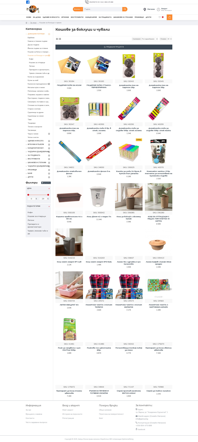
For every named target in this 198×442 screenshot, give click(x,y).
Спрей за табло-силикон (158, 391)
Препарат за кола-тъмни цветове (69, 392)
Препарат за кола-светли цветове (159, 349)
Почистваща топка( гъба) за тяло (129, 349)
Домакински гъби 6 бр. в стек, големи (99, 129)
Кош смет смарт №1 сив (69, 262)
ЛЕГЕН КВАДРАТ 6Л (69, 305)
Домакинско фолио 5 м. (99, 171)
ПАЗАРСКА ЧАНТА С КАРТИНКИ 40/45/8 (158, 306)
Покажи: (163, 39)
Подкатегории (33, 206)
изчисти (46, 183)
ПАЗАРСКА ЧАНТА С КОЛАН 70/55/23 (99, 306)
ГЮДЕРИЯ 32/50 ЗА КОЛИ (69, 85)
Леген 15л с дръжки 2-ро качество (129, 263)
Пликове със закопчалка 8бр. (99, 349)
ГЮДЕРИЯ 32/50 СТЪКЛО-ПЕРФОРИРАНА (99, 86)
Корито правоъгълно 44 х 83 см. (69, 217)
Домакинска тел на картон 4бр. (69, 129)
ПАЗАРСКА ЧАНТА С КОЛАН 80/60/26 (129, 306)
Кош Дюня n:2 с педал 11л (99, 216)
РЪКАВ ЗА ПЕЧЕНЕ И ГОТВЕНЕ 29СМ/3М (99, 392)
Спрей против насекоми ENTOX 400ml (129, 392)
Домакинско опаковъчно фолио (69, 172)
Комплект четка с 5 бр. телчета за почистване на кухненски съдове (158, 173)
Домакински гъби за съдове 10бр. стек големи (129, 129)
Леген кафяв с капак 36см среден (158, 263)
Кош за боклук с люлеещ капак (129, 217)
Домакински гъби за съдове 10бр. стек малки (158, 129)
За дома (33, 23)
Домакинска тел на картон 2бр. (128, 86)
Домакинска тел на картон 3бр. (158, 86)
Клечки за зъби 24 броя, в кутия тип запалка (128, 172)
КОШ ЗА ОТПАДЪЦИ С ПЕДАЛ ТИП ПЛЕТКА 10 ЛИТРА (159, 218)
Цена (29, 188)
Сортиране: (137, 39)
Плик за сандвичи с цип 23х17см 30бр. (69, 349)
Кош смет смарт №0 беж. (99, 262)
